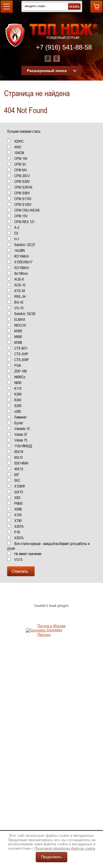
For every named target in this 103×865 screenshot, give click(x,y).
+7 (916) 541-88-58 (64, 47)
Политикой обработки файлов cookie (64, 848)
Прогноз (44, 635)
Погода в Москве (51, 626)
